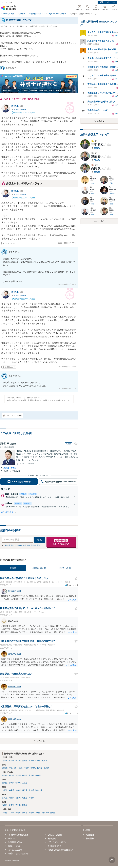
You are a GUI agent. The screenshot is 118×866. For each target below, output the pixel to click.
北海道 (4, 761)
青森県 (11, 761)
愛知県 (4, 783)
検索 (39, 539)
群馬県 (46, 768)
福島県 (44, 761)
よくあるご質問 (15, 850)
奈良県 (31, 790)
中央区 (23, 109)
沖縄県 (53, 813)
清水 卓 (18, 106)
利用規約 (52, 838)
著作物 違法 (35, 545)
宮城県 (24, 761)
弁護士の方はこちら (107, 2)
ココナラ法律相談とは (18, 835)
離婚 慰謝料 (9, 545)
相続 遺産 (26, 545)
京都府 (18, 790)
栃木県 (39, 768)
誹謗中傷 (18, 545)
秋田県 (31, 761)
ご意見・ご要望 (55, 835)
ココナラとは (14, 846)
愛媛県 (11, 805)
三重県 (24, 783)
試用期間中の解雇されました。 (101, 41)
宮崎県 (38, 813)
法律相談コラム (15, 842)
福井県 (38, 775)
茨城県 (33, 768)
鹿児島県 (45, 813)
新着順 (13, 568)
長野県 (11, 775)
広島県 (4, 798)
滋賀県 (24, 790)
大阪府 (4, 790)
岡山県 (11, 798)
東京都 (17, 109)
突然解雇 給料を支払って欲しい (101, 101)
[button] (39, 512)
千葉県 (19, 768)
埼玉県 (26, 768)
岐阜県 (18, 783)
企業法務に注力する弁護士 (24, 113)
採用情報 (90, 838)
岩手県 (18, 761)
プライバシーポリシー (58, 842)
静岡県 (11, 783)
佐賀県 (11, 813)
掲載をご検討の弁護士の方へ (61, 850)
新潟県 (4, 775)
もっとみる (39, 741)
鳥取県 (24, 798)
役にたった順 (65, 568)
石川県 (24, 775)
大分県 (31, 813)
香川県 (4, 805)
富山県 (31, 775)
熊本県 (24, 813)
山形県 (38, 761)
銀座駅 (6, 471)
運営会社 (90, 835)
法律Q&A (12, 838)
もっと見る (99, 121)
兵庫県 (11, 790)
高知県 (18, 805)
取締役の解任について (97, 110)
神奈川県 (12, 768)
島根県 (31, 798)
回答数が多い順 (39, 568)
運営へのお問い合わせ (18, 853)
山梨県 (18, 775)
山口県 (18, 798)
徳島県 (24, 805)
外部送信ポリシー (56, 846)
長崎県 (18, 813)
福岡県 (4, 813)
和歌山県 (38, 790)
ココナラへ (8, 2)
